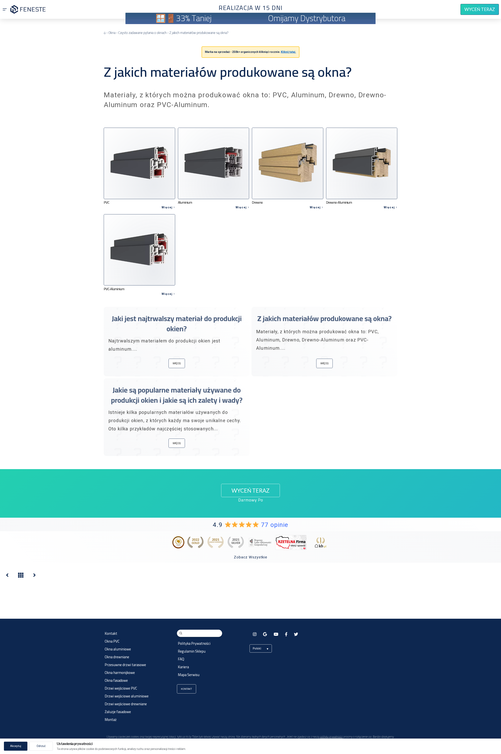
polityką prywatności (331, 736)
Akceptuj (15, 746)
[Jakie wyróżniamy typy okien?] (34, 576)
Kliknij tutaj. (288, 51)
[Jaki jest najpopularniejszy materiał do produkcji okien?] (7, 576)
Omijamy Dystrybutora (306, 18)
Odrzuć (41, 746)
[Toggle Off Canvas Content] (4, 9)
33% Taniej (194, 18)
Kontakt (186, 688)
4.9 (250, 524)
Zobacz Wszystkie (250, 557)
